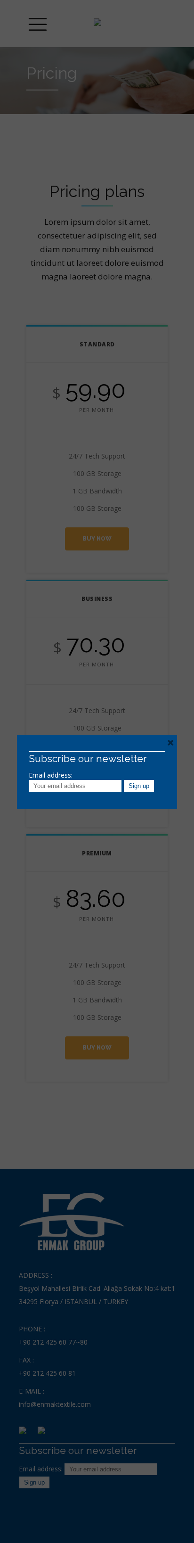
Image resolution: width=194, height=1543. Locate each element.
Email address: (51, 775)
